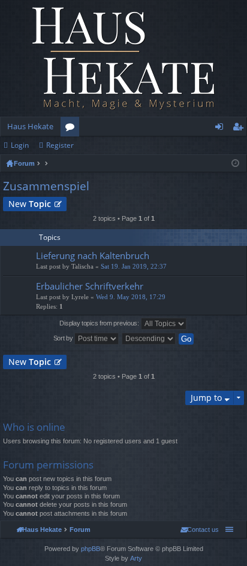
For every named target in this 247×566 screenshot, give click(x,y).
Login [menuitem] (221, 128)
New (29, 203)
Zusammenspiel (46, 186)
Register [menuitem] (240, 128)
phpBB (90, 548)
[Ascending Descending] (149, 339)
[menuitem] (199, 529)
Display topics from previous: (99, 323)
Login (20, 145)
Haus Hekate (30, 126)
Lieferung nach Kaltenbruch (92, 255)
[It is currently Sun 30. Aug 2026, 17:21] (235, 163)
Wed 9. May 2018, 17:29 (130, 297)
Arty (136, 558)
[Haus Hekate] (123, 58)
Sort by (64, 338)
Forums (72, 128)
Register (60, 145)
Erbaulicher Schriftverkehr (89, 286)
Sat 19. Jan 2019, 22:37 (134, 266)
